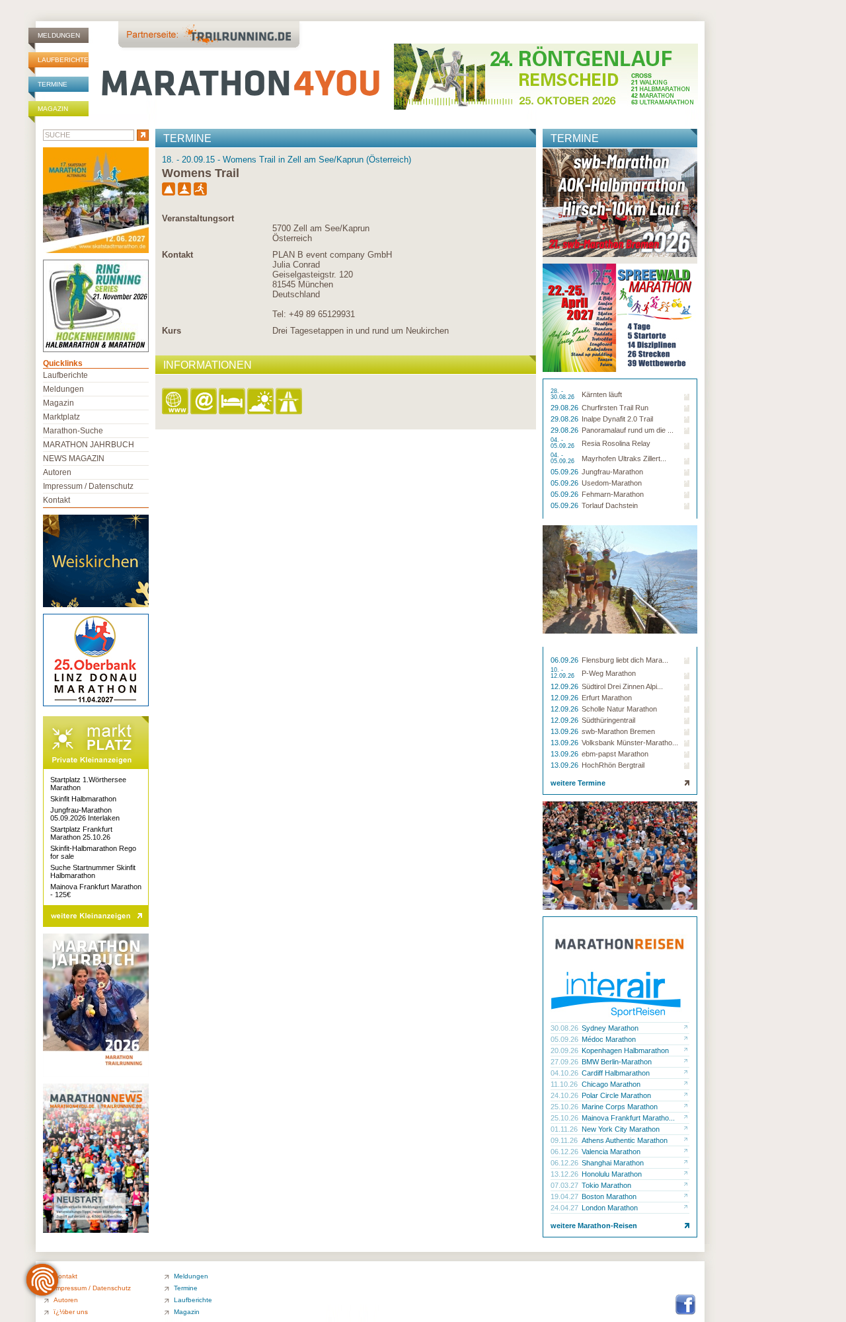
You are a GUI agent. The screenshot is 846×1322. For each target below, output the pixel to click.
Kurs (171, 331)
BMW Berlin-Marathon (617, 1062)
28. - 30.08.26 (563, 394)
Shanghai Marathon (613, 1163)
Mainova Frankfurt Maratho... (628, 1118)
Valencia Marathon (611, 1152)
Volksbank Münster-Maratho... (630, 743)
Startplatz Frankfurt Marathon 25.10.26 (81, 833)
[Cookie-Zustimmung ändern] (42, 1280)
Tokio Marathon (606, 1185)
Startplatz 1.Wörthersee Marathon (88, 783)
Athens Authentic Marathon (625, 1140)
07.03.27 (565, 1185)
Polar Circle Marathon (616, 1095)
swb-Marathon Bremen (618, 731)
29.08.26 (565, 408)
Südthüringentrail (608, 720)
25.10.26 (565, 1107)
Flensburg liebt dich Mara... (625, 660)
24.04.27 (565, 1208)
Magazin (53, 108)
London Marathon (610, 1208)
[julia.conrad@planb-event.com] (204, 402)
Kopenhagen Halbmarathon (625, 1050)
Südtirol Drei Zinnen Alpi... (622, 686)
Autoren (57, 472)
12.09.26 (565, 686)
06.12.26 (565, 1152)
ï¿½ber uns (71, 1311)
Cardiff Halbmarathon (616, 1073)
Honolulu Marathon (612, 1174)
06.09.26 (565, 660)
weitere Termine (578, 783)
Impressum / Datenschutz (88, 486)
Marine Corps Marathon (620, 1107)
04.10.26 (565, 1073)
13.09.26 (565, 731)
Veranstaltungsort (198, 218)
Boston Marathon (609, 1196)
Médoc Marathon (609, 1039)
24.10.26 (565, 1095)
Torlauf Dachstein (610, 505)
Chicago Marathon (611, 1084)
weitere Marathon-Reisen (594, 1226)
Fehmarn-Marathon (613, 494)
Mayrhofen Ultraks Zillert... (624, 458)
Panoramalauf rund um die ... (627, 430)
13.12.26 (565, 1174)
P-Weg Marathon (609, 673)
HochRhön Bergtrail (613, 765)
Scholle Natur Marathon (619, 709)
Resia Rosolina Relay (616, 443)
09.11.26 (565, 1140)
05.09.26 (565, 472)
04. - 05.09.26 (563, 443)
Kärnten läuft (602, 394)
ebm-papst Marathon (615, 754)
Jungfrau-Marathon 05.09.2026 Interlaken (85, 814)
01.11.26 (565, 1129)
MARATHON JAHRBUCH (88, 444)
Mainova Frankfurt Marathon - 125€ (95, 891)
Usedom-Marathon (612, 483)
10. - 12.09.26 (563, 673)
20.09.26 (565, 1050)
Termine (52, 84)
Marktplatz (61, 417)
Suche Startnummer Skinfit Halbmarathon (92, 871)
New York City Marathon (621, 1129)
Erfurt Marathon (607, 698)
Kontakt (177, 255)
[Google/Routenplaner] (290, 402)
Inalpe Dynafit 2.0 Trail (617, 419)
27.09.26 (565, 1062)
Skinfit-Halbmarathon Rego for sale (93, 852)
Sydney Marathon (610, 1028)
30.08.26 (565, 1028)
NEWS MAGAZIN (73, 458)
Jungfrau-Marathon (612, 472)
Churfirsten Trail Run (615, 408)
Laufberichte (63, 59)
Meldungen (59, 35)
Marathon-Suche (73, 430)
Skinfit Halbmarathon (83, 799)
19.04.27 (565, 1196)
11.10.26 (565, 1084)
